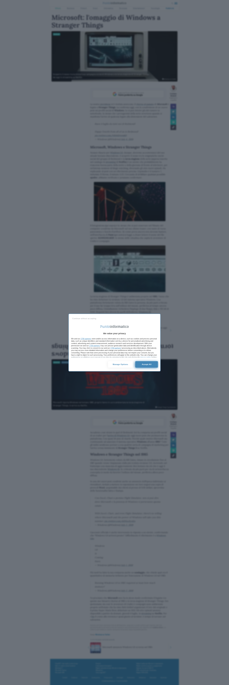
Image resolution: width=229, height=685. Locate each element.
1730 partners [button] (86, 339)
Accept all (146, 364)
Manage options (120, 364)
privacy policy (146, 357)
